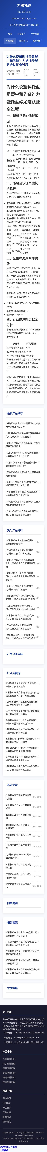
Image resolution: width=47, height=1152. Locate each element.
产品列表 (35, 34)
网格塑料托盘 (9, 1077)
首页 (10, 34)
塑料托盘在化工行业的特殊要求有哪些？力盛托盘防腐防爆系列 (22, 971)
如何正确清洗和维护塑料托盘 (23, 886)
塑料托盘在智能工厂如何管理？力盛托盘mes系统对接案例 (22, 731)
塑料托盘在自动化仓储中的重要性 (23, 866)
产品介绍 (10, 40)
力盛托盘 (4, 1150)
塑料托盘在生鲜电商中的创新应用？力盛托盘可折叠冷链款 (22, 934)
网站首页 (7, 1098)
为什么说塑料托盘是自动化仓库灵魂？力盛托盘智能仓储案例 (21, 703)
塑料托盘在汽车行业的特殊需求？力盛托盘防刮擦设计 (22, 952)
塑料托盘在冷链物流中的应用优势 (23, 797)
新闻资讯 (23, 40)
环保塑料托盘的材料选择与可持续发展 (23, 876)
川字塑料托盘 (9, 1063)
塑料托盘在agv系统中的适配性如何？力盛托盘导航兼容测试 (23, 740)
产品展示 (7, 1107)
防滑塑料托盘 (9, 1082)
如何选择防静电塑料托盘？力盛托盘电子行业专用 (22, 962)
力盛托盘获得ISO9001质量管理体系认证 (23, 856)
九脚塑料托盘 (9, 1059)
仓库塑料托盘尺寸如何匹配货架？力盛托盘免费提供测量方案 (22, 759)
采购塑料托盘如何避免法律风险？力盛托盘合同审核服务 (22, 685)
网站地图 (4, 1147)
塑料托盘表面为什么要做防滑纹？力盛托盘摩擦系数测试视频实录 (22, 722)
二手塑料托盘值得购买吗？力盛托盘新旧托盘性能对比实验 (22, 712)
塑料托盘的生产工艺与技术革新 (23, 836)
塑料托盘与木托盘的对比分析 (23, 817)
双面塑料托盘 (9, 1072)
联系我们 (37, 40)
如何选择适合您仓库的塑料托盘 (23, 807)
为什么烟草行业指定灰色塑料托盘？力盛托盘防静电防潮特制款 (22, 749)
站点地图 (12, 1147)
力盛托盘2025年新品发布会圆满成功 (23, 826)
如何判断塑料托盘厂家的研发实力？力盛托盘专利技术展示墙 (22, 943)
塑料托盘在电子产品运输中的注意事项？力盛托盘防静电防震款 (22, 768)
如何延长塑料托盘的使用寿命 (23, 846)
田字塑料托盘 (9, 1068)
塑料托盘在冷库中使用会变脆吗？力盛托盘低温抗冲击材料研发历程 (22, 694)
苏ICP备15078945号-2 (23, 1135)
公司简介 (21, 34)
